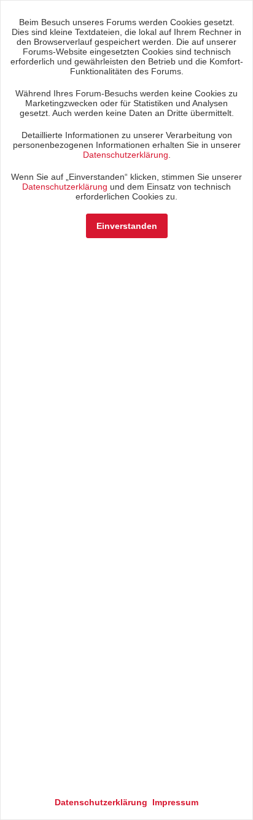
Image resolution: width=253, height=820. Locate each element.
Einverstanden (126, 226)
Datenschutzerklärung (125, 155)
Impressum (175, 802)
